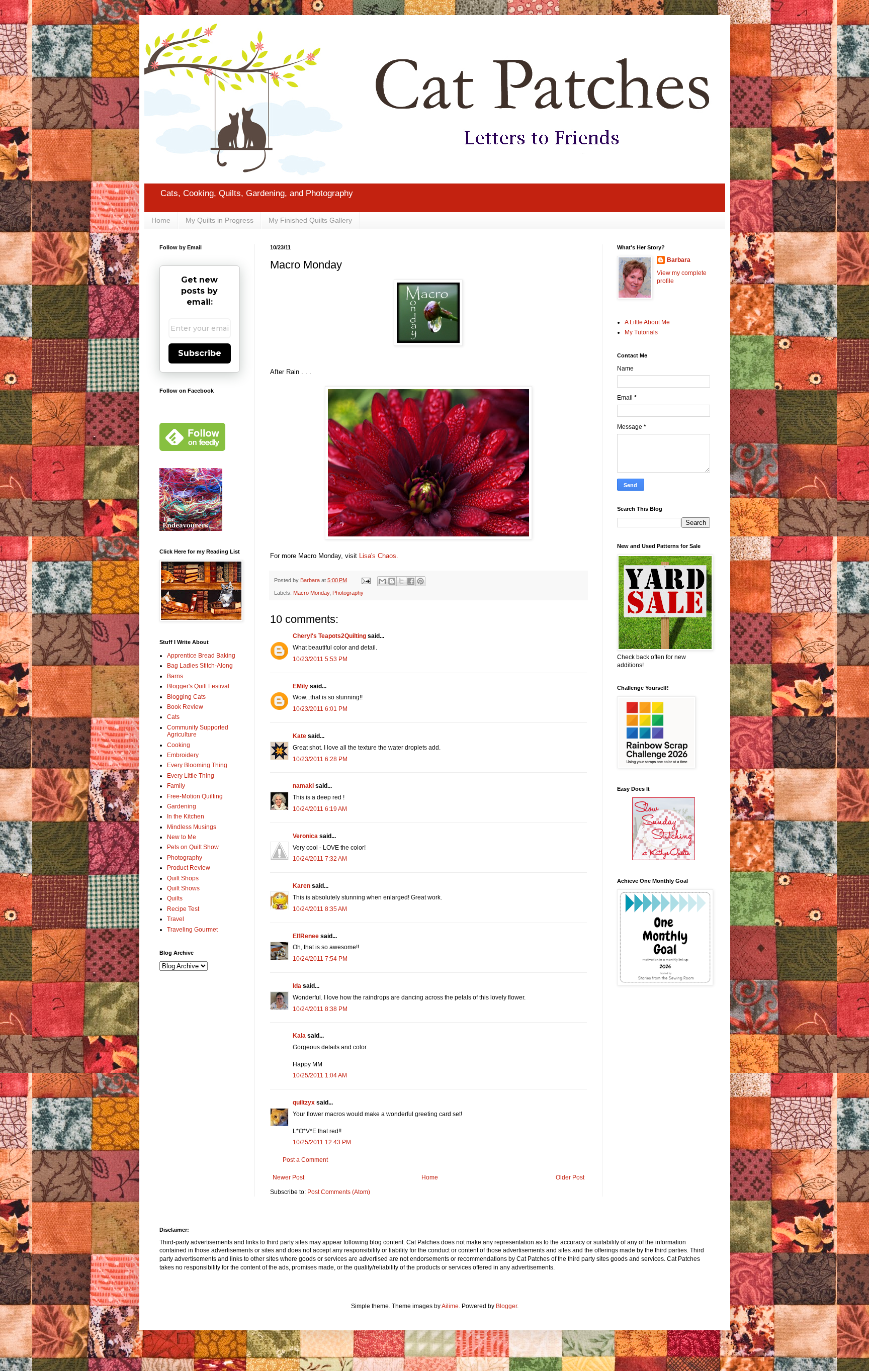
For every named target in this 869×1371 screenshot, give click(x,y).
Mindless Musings (191, 827)
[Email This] (382, 581)
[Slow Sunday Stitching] (663, 858)
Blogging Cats (186, 696)
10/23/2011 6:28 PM (320, 759)
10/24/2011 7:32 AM (320, 858)
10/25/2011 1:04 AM (320, 1075)
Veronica (305, 836)
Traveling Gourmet (192, 929)
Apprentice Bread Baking (201, 655)
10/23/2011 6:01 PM (320, 708)
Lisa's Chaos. (378, 556)
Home (160, 220)
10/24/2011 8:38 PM (320, 1009)
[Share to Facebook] (411, 581)
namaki (303, 785)
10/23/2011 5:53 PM (320, 659)
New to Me (181, 837)
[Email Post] (365, 580)
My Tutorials (641, 332)
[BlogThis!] (392, 581)
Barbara (678, 259)
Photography (348, 593)
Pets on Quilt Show (193, 847)
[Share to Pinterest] (420, 581)
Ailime (450, 1306)
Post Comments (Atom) (338, 1192)
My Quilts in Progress (219, 220)
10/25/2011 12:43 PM (322, 1142)
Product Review (188, 867)
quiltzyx (304, 1102)
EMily (300, 686)
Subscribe (199, 353)
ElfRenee (306, 936)
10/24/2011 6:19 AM (320, 808)
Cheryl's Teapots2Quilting (329, 635)
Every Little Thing (190, 775)
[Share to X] (401, 581)
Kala (299, 1035)
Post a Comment (305, 1159)
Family (176, 785)
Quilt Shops (183, 878)
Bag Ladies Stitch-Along (200, 665)
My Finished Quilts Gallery (310, 220)
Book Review (185, 706)
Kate (299, 736)
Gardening (181, 806)
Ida (297, 985)
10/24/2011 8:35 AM (320, 908)
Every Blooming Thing (197, 765)
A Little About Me (647, 322)
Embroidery (183, 755)
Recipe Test (183, 908)
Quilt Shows (183, 888)
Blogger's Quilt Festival (198, 686)
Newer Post (288, 1177)
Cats (173, 716)
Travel (175, 919)
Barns (175, 676)
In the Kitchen (185, 816)
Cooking (178, 745)
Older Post (570, 1177)
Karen (301, 885)
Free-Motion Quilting (195, 796)
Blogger (506, 1306)
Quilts (175, 898)
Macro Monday (311, 593)
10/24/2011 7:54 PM (320, 958)
